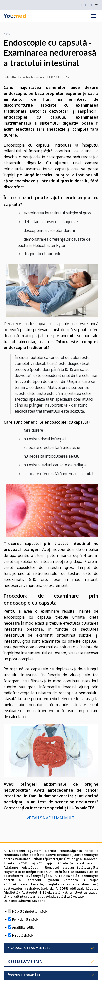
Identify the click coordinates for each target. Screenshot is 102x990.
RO (96, 5)
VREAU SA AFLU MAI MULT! (51, 817)
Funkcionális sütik (25, 919)
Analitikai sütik (23, 927)
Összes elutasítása (25, 961)
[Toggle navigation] (93, 16)
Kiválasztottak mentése (29, 948)
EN (90, 5)
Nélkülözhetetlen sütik (29, 911)
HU (83, 5)
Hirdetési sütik (22, 935)
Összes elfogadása (24, 975)
